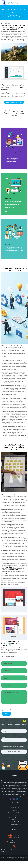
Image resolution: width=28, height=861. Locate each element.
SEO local (7, 244)
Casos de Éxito (14, 827)
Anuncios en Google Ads (14, 818)
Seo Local (15, 815)
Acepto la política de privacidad (9, 707)
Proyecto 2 (14, 637)
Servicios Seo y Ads (14, 807)
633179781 (17, 835)
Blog (15, 829)
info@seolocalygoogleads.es (17, 841)
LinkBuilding (8, 198)
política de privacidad (13, 710)
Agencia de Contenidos (15, 824)
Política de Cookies (15, 858)
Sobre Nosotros (14, 819)
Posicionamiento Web (15, 813)
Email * (2, 728)
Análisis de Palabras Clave (15, 822)
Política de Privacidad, (19, 857)
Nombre (3, 737)
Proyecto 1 (14, 609)
